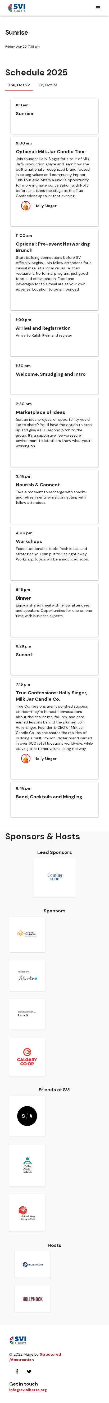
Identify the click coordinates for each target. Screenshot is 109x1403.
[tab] (19, 85)
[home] (17, 8)
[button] (98, 8)
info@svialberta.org (28, 1389)
